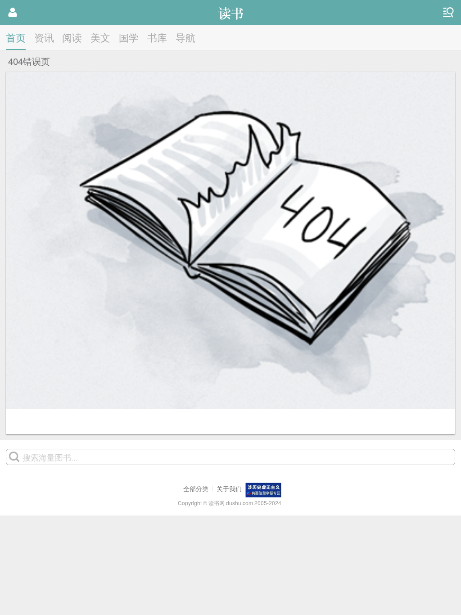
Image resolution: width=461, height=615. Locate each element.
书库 (157, 37)
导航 (185, 37)
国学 (129, 37)
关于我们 (229, 488)
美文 (100, 37)
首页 (16, 37)
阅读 (72, 37)
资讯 (44, 37)
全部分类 (195, 488)
